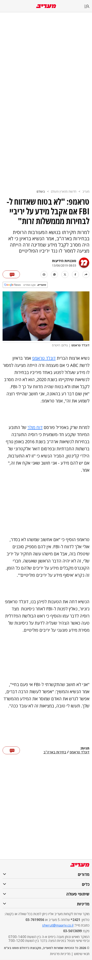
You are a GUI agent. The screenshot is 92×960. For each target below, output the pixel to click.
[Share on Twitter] (64, 274)
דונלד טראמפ (44, 358)
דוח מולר (35, 427)
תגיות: (84, 748)
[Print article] (43, 274)
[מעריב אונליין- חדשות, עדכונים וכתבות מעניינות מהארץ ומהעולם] (46, 6)
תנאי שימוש (81, 953)
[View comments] (11, 274)
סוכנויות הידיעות (64, 260)
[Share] (85, 274)
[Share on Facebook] (75, 274)
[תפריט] (88, 6)
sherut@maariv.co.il (57, 925)
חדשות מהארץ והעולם (63, 191)
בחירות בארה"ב (54, 752)
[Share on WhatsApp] (54, 274)
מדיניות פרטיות (60, 953)
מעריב (85, 191)
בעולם (41, 191)
